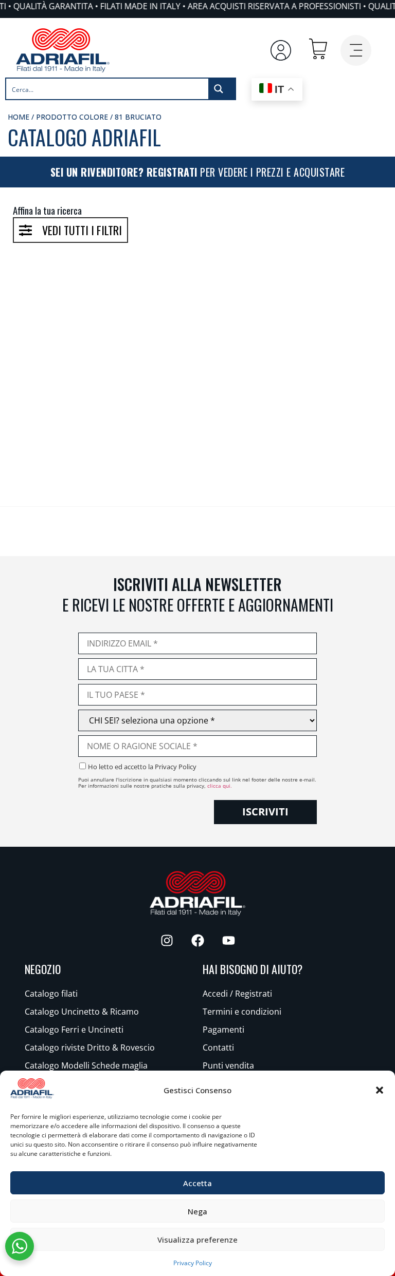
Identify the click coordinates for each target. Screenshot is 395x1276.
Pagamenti (223, 1029)
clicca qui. (219, 785)
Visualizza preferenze (197, 1239)
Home (18, 117)
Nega (197, 1211)
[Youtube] (228, 940)
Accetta (197, 1183)
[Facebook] (197, 940)
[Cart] (318, 49)
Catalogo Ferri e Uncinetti (74, 1029)
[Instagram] (166, 940)
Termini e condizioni (242, 1011)
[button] (379, 1090)
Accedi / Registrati (237, 993)
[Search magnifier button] (221, 89)
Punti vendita (228, 1065)
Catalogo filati (51, 993)
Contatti (218, 1047)
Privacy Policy (192, 1263)
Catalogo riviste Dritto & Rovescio (90, 1047)
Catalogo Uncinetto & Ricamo (82, 1011)
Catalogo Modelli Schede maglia (86, 1065)
